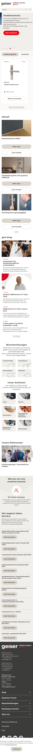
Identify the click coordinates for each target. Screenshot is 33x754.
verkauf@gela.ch (6, 661)
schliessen (16, 749)
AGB (3, 732)
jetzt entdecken (9, 46)
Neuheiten (25, 56)
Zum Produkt (16, 154)
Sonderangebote (10, 56)
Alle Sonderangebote (16, 108)
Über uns (6, 716)
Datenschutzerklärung (9, 723)
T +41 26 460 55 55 (7, 670)
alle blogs (16, 337)
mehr (16, 233)
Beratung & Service (10, 710)
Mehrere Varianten (14, 100)
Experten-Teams (9, 699)
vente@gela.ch (6, 671)
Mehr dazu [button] (16, 148)
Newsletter (5, 728)
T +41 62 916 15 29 (7, 659)
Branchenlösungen (10, 705)
